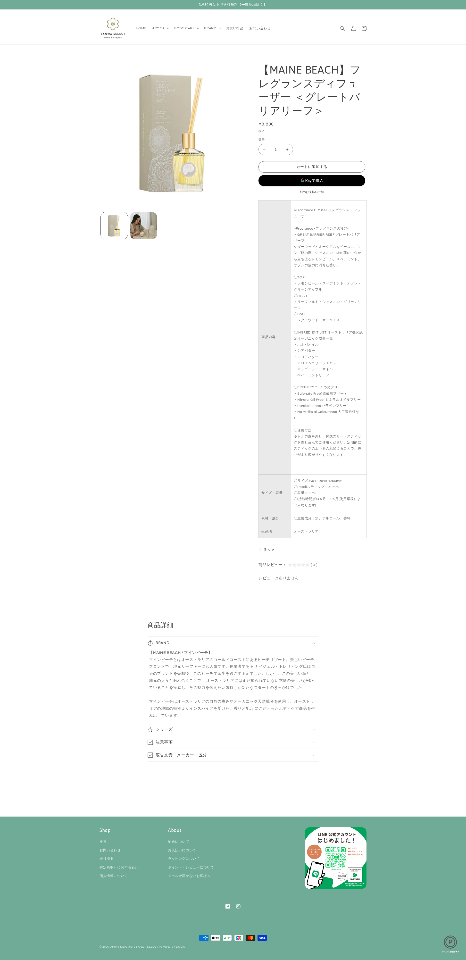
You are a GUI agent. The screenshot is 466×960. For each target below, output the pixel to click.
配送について (178, 841)
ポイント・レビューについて (191, 867)
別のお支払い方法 (312, 192)
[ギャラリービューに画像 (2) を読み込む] (143, 225)
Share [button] (269, 549)
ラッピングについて (184, 858)
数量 (261, 140)
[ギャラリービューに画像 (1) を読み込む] (114, 225)
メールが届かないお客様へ (189, 876)
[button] (160, 28)
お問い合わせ (110, 850)
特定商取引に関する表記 (119, 867)
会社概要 (107, 858)
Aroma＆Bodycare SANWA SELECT (134, 946)
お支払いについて (182, 850)
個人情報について (114, 876)
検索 (103, 841)
